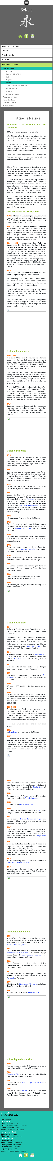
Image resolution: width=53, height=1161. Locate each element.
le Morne (23, 1091)
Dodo (8, 77)
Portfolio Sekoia (8, 55)
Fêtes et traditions (9, 100)
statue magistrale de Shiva (33, 1083)
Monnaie (9, 91)
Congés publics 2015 (13, 74)
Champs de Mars (19, 659)
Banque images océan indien (13, 1151)
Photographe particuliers (11, 1142)
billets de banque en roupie (30, 819)
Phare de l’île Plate (26, 804)
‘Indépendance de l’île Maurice (18, 953)
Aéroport (9, 71)
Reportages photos (9, 1149)
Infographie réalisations (10, 47)
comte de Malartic (27, 549)
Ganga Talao (41, 836)
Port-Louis (30, 499)
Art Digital (5, 59)
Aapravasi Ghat (33, 992)
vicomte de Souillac (23, 528)
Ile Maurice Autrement (10, 65)
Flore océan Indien (9, 103)
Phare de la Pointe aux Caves (18, 863)
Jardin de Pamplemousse (28, 505)
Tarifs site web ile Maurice (12, 1130)
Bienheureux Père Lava (28, 984)
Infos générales (8, 68)
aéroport (11, 978)
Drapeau (9, 80)
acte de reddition (34, 646)
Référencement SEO (10, 1128)
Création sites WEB (9, 1123)
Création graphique (9, 1134)
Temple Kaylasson (32, 798)
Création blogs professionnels (14, 1126)
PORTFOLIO (6, 1140)
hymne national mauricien (31, 955)
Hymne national (11, 88)
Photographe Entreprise (11, 1145)
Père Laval (13, 732)
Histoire (8, 83)
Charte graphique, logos (11, 1136)
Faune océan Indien (10, 97)
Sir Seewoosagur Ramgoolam (18, 86)
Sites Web (6, 51)
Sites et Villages (8, 106)
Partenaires (6, 1119)
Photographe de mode (10, 1147)
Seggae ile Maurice (12, 94)
